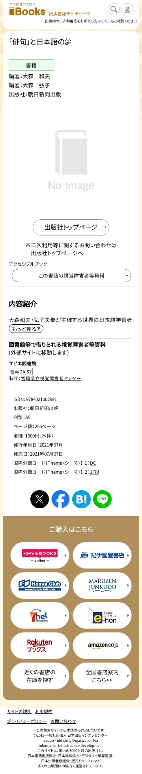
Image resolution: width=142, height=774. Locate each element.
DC (93, 463)
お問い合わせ (63, 721)
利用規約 (43, 711)
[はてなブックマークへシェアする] (81, 499)
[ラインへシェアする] (102, 499)
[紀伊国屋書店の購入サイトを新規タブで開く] (102, 555)
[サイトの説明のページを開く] (127, 9)
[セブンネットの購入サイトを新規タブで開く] (39, 615)
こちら (105, 21)
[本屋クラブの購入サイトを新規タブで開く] (39, 585)
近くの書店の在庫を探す (40, 676)
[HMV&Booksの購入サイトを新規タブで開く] (39, 555)
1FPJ (94, 472)
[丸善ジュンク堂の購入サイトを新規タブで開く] (102, 585)
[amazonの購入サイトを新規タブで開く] (102, 645)
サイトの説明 (19, 711)
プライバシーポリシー (27, 721)
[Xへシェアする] (39, 499)
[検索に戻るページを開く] (114, 9)
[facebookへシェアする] (60, 499)
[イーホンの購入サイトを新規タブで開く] (102, 615)
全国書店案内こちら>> (102, 676)
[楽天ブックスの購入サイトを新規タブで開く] (39, 645)
